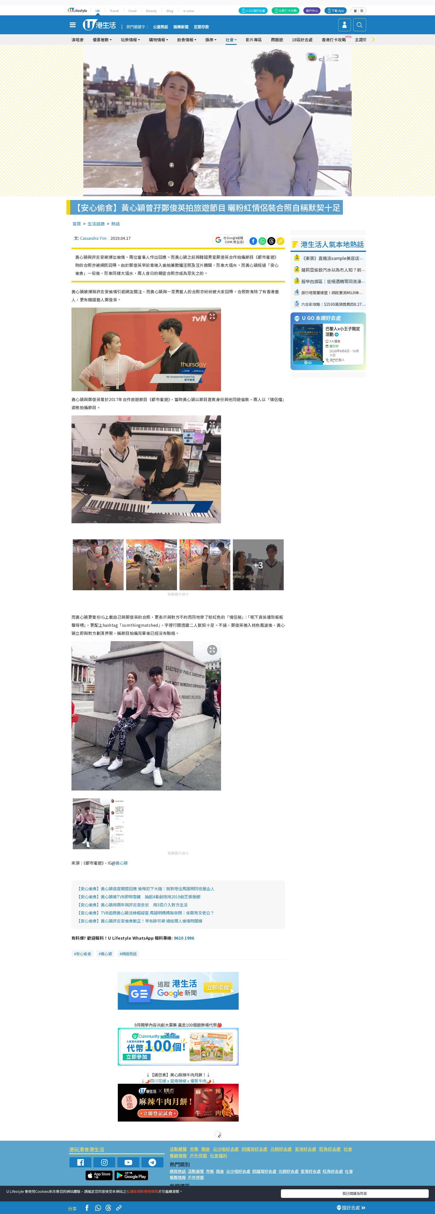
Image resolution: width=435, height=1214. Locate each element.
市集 (194, 1149)
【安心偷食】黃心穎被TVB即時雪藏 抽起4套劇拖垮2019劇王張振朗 (138, 897)
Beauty (151, 10)
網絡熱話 (129, 953)
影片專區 (254, 40)
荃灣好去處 (305, 1149)
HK (98, 10)
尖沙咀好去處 (226, 1149)
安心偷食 (83, 953)
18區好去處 (302, 40)
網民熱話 (178, 1171)
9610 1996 (184, 938)
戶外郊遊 (198, 1155)
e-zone (188, 10)
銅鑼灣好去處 (254, 1149)
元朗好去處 (281, 1149)
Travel (114, 10)
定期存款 (201, 27)
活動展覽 (178, 1149)
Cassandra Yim (93, 238)
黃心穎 (122, 863)
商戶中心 (312, 10)
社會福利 (218, 1155)
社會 (348, 1149)
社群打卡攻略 (288, 10)
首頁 (76, 223)
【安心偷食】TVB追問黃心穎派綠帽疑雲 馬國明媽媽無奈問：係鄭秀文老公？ (145, 913)
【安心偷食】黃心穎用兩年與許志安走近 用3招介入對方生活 (132, 905)
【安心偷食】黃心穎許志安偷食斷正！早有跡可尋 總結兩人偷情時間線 (139, 921)
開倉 (205, 1149)
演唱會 (77, 40)
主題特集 (363, 40)
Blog (170, 10)
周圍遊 (277, 40)
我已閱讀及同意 (354, 1193)
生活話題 (96, 223)
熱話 (115, 223)
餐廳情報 (178, 1155)
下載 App (338, 10)
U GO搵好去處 (255, 10)
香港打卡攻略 (334, 40)
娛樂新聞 (181, 27)
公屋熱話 (160, 27)
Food (132, 10)
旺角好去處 (330, 1149)
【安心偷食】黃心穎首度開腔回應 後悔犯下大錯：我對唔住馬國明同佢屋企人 (145, 888)
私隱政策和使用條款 (142, 1191)
